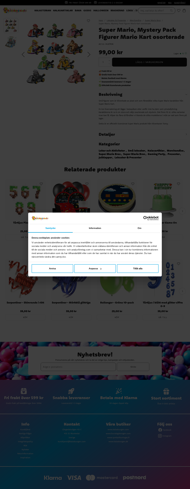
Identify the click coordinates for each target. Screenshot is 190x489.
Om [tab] (139, 228)
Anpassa (93, 268)
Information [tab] (95, 228)
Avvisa (52, 268)
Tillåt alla (137, 268)
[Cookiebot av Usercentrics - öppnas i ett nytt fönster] (146, 218)
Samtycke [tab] (50, 228)
